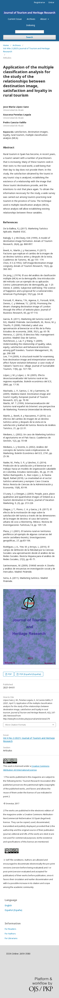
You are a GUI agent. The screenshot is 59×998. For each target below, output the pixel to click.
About (43, 18)
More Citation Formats (15, 724)
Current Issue (15, 18)
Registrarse (39, 2)
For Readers (10, 928)
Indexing (30, 25)
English (8, 905)
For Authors (10, 933)
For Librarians (11, 938)
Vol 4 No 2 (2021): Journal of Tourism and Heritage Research (26, 50)
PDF (10, 674)
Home (6, 45)
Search (29, 37)
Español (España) (13, 910)
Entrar (51, 2)
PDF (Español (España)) (30, 674)
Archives (31, 18)
